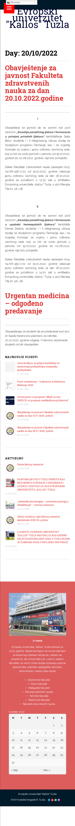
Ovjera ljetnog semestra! (30, 464)
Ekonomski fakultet (39, 679)
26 (29, 755)
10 (13, 740)
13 (37, 740)
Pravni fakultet (39, 683)
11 (21, 740)
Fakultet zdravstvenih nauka (39, 704)
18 (21, 747)
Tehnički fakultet (39, 695)
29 (53, 755)
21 (45, 747)
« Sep (14, 770)
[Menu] (9, 8)
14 (45, 740)
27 (37, 755)
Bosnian (15, 2)
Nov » (46, 770)
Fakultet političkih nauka (39, 691)
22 (53, 747)
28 (45, 755)
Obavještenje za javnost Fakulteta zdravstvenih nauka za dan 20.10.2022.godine (34, 82)
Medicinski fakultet (39, 699)
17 (13, 747)
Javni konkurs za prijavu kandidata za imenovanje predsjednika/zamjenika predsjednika (38, 366)
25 (21, 755)
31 (13, 762)
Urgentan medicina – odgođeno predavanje (37, 303)
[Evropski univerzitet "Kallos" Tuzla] (37, 33)
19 (29, 747)
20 (37, 747)
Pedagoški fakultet (38, 687)
